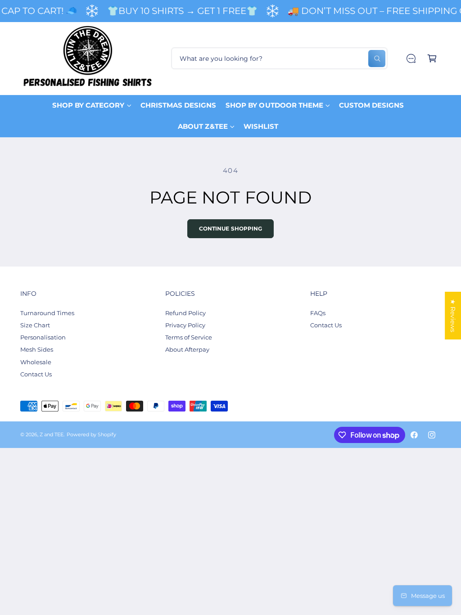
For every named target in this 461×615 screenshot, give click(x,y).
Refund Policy (185, 313)
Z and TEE (51, 435)
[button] (432, 58)
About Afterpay (187, 349)
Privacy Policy (185, 325)
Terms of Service (188, 337)
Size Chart (35, 325)
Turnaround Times (47, 313)
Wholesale (35, 362)
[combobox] (279, 58)
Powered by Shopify (91, 435)
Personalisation (43, 337)
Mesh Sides (36, 349)
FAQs (317, 313)
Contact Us (36, 374)
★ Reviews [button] (453, 315)
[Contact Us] (410, 58)
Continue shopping (230, 229)
